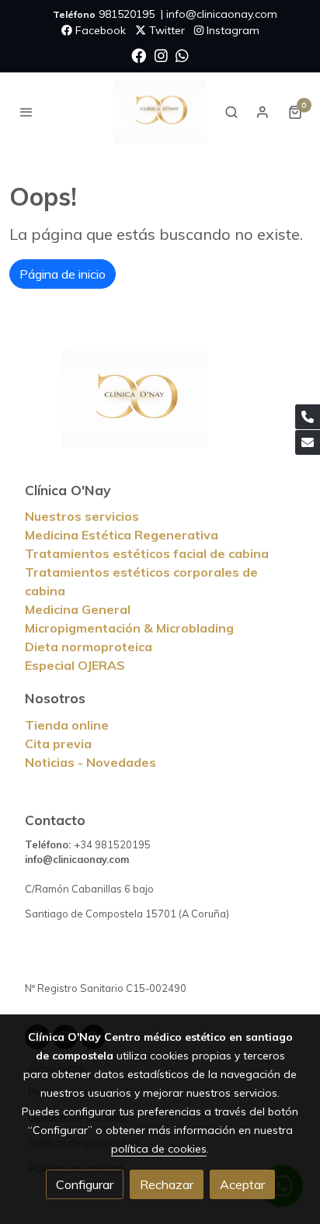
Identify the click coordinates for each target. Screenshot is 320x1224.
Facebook (99, 30)
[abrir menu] (26, 112)
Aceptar (242, 1184)
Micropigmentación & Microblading (129, 628)
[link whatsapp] (182, 54)
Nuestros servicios (82, 516)
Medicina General (77, 609)
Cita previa (58, 743)
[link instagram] (161, 54)
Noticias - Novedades (90, 762)
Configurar (84, 1184)
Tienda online (67, 725)
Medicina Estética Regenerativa (121, 535)
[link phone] (307, 416)
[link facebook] (138, 54)
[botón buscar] (231, 112)
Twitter (165, 30)
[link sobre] (160, 408)
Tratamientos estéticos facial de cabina (147, 553)
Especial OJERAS (75, 665)
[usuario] (263, 112)
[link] (160, 112)
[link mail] (307, 442)
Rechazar (166, 1184)
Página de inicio (62, 274)
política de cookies (159, 1149)
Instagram (231, 30)
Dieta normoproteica (88, 646)
